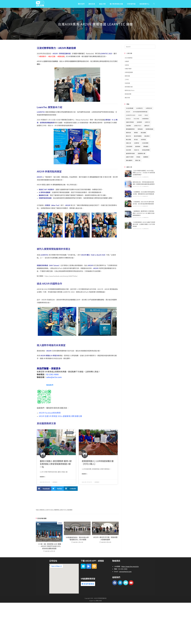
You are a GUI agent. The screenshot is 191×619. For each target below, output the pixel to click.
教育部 (136, 132)
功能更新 (128, 125)
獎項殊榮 (137, 146)
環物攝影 (145, 146)
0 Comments (145, 177)
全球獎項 (139, 122)
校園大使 (128, 143)
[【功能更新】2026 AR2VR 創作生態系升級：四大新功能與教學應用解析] (128, 203)
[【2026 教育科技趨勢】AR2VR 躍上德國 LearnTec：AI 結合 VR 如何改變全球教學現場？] (128, 173)
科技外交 (136, 150)
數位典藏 (143, 132)
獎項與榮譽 (128, 94)
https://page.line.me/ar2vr (130, 566)
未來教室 (143, 139)
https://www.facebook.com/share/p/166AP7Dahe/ (61, 276)
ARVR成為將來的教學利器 (140, 111)
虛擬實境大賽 (141, 153)
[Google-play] (88, 566)
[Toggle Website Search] (154, 4)
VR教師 (127, 61)
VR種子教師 (128, 69)
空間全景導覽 (145, 150)
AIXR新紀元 (139, 108)
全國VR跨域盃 (130, 122)
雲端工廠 (137, 160)
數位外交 (128, 136)
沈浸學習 (136, 143)
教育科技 (128, 132)
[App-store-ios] (83, 566)
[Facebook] (114, 582)
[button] (44, 488)
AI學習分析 (42, 510)
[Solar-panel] (94, 566)
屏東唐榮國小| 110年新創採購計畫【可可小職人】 (98, 462)
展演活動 (127, 76)
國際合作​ (146, 125)
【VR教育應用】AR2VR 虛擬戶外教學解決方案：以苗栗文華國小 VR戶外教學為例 (144, 224)
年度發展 (127, 83)
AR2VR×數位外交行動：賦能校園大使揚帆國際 (105, 538)
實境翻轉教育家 (130, 129)
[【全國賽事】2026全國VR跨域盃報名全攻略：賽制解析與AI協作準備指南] (128, 193)
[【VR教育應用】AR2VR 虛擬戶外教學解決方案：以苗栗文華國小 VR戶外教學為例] (128, 225)
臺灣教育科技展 (130, 153)
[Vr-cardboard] (125, 582)
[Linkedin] (120, 582)
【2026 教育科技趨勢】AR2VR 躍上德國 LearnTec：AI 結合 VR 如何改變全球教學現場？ (144, 173)
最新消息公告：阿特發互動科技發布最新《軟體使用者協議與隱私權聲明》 (144, 183)
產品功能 (127, 97)
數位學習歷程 (137, 136)
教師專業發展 (149, 129)
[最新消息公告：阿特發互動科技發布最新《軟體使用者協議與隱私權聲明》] (128, 184)
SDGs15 (128, 118)
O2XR (140, 115)
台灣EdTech (63, 510)
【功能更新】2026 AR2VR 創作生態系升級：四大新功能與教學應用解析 (143, 203)
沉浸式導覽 (145, 143)
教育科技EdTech (129, 90)
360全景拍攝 (129, 108)
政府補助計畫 (129, 87)
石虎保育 (128, 150)
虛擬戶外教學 (129, 157)
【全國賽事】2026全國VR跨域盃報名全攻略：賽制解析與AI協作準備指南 (144, 193)
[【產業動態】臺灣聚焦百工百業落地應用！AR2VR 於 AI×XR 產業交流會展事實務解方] (128, 214)
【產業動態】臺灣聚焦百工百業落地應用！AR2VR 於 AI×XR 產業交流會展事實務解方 (143, 213)
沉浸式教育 (69, 510)
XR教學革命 (56, 510)
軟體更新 (145, 157)
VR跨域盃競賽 (129, 72)
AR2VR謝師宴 (128, 58)
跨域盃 (138, 157)
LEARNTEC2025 (49, 510)
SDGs (146, 115)
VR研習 (127, 65)
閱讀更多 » (42, 476)
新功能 (136, 139)
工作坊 (127, 79)
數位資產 (128, 139)
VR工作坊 (136, 118)
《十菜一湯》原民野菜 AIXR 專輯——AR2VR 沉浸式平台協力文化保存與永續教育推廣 (49, 546)
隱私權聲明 (129, 160)
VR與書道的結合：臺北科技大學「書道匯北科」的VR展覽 (77, 538)
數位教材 (147, 136)
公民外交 (147, 122)
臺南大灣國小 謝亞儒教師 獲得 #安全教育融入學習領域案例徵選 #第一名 (56, 464)
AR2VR (128, 111)
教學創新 (140, 129)
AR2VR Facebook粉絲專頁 (50, 412)
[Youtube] (131, 582)
